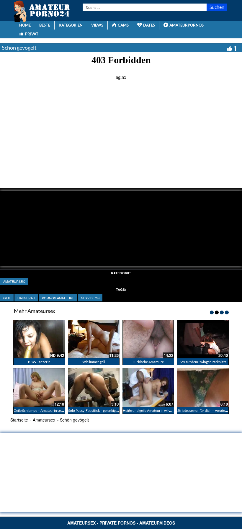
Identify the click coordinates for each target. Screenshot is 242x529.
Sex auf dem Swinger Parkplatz (203, 362)
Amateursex (14, 281)
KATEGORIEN (71, 25)
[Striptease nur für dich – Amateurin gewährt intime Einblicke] (203, 387)
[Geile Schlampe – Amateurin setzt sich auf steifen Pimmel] (39, 387)
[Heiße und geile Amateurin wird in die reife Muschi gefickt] (148, 387)
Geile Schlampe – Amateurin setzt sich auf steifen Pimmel (57, 410)
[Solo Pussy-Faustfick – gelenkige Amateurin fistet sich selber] (94, 387)
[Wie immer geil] (94, 339)
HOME (25, 25)
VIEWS (97, 25)
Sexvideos (90, 297)
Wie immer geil (93, 362)
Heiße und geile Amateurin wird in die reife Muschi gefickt (167, 410)
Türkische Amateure (148, 362)
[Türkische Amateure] (148, 339)
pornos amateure (58, 297)
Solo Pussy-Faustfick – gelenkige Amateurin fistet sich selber (114, 410)
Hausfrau (26, 297)
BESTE (44, 25)
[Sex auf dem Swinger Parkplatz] (203, 339)
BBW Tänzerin (39, 362)
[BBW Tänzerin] (39, 339)
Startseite (19, 420)
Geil (7, 297)
